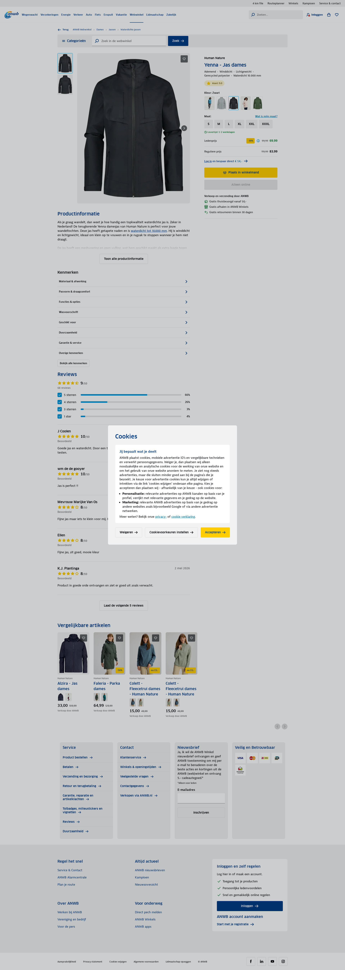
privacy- (161, 517)
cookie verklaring (183, 517)
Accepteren (213, 532)
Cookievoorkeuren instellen (169, 532)
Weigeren (126, 532)
